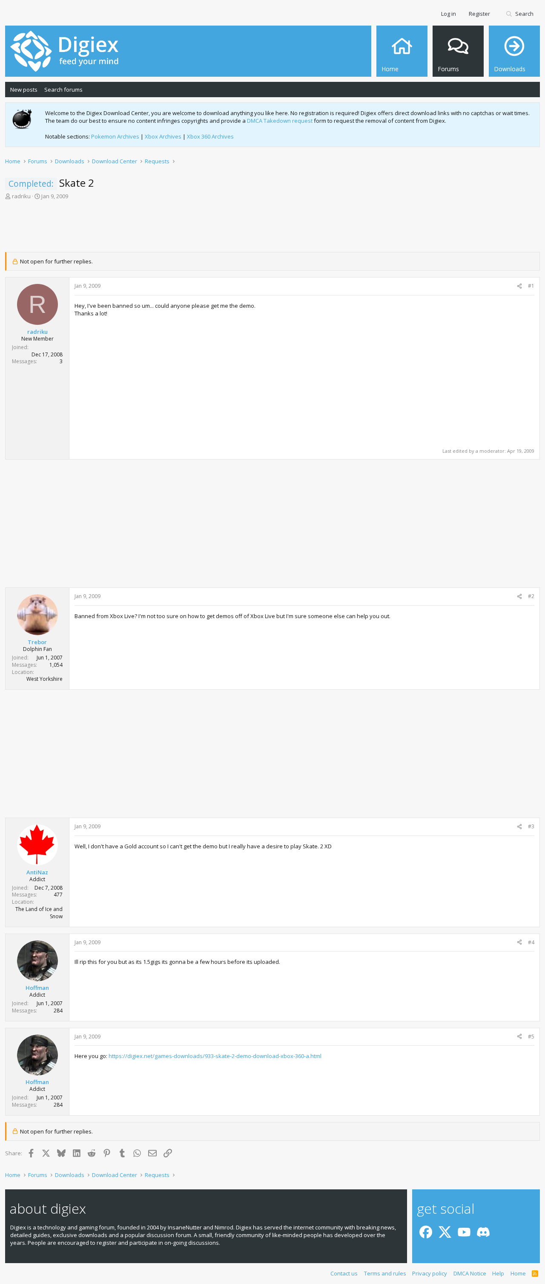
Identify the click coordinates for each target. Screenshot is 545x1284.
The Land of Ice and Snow (39, 912)
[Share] (519, 286)
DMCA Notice (469, 1273)
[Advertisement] (272, 228)
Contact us (344, 1273)
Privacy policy (429, 1273)
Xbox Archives (163, 136)
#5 (531, 1036)
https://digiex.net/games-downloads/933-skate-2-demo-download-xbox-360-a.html (215, 1056)
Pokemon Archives (115, 136)
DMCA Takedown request (280, 120)
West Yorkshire (44, 678)
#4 (531, 942)
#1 (531, 285)
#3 (531, 826)
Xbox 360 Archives (210, 136)
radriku (21, 196)
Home (518, 1273)
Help (498, 1273)
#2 (531, 596)
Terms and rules (385, 1273)
